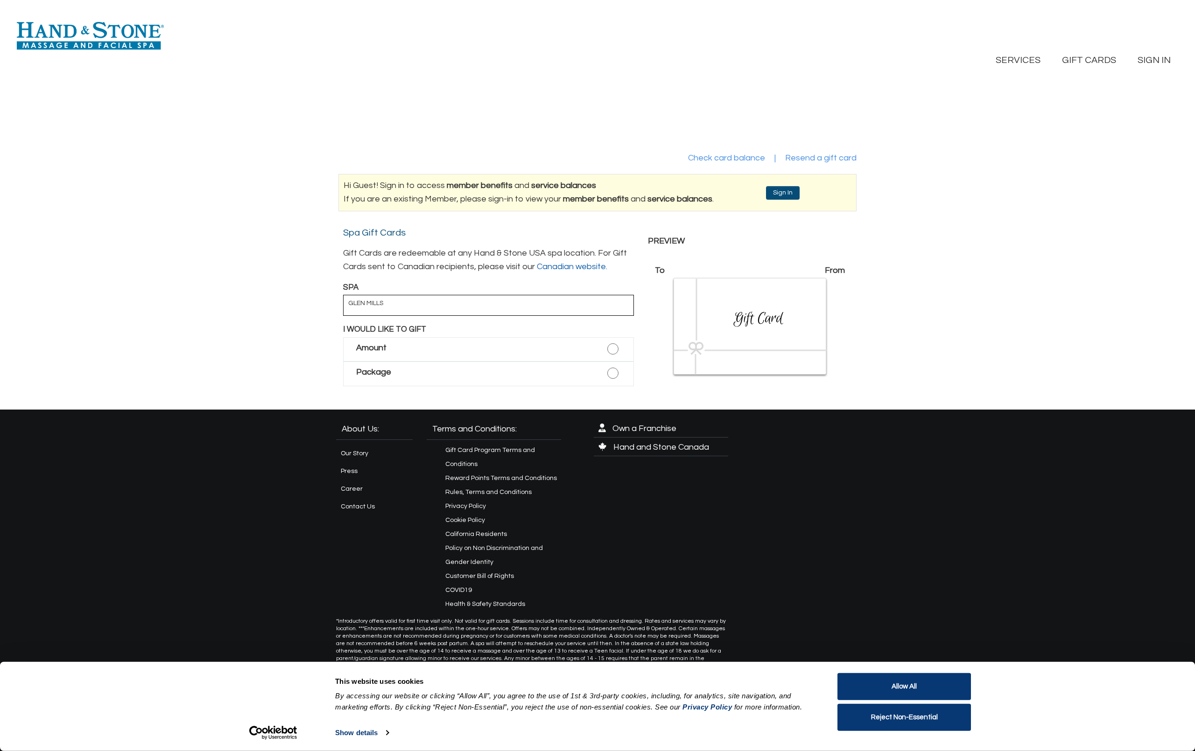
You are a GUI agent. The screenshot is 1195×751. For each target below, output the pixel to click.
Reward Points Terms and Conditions (501, 478)
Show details (356, 733)
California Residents (476, 534)
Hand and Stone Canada (660, 447)
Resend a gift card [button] (821, 157)
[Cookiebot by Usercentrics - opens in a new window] (273, 733)
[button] (488, 349)
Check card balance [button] (726, 157)
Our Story (354, 453)
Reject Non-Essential (904, 716)
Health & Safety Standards (485, 604)
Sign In (783, 192)
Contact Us (358, 506)
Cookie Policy (465, 520)
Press (349, 471)
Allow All (904, 686)
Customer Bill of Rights (479, 576)
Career (352, 489)
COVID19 (458, 590)
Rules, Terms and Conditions (488, 492)
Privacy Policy (465, 506)
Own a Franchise (643, 428)
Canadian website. (572, 266)
